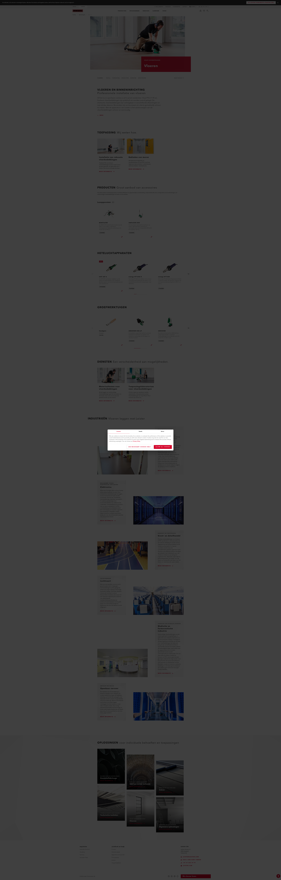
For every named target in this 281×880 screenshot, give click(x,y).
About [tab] (162, 431)
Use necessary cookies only (139, 447)
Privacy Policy (136, 441)
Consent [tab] (118, 431)
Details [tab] (140, 431)
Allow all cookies (163, 447)
